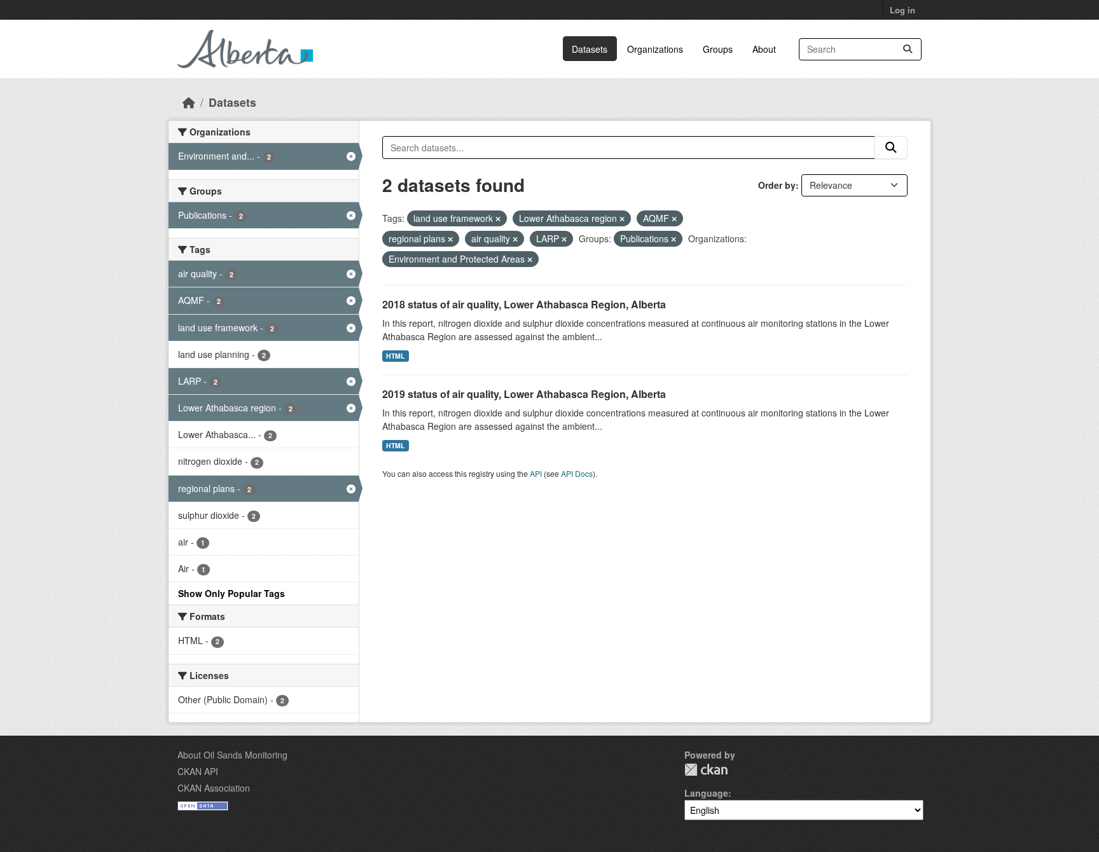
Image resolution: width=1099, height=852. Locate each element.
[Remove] (498, 219)
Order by (777, 185)
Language (706, 793)
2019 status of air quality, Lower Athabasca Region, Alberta (524, 394)
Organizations (655, 49)
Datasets (589, 49)
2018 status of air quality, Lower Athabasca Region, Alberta (524, 304)
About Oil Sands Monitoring (232, 754)
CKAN (706, 769)
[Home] (189, 102)
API (536, 473)
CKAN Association (213, 787)
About (764, 49)
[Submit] (907, 49)
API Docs (577, 473)
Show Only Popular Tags (231, 593)
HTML (395, 356)
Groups (718, 49)
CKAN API (197, 771)
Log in (902, 10)
